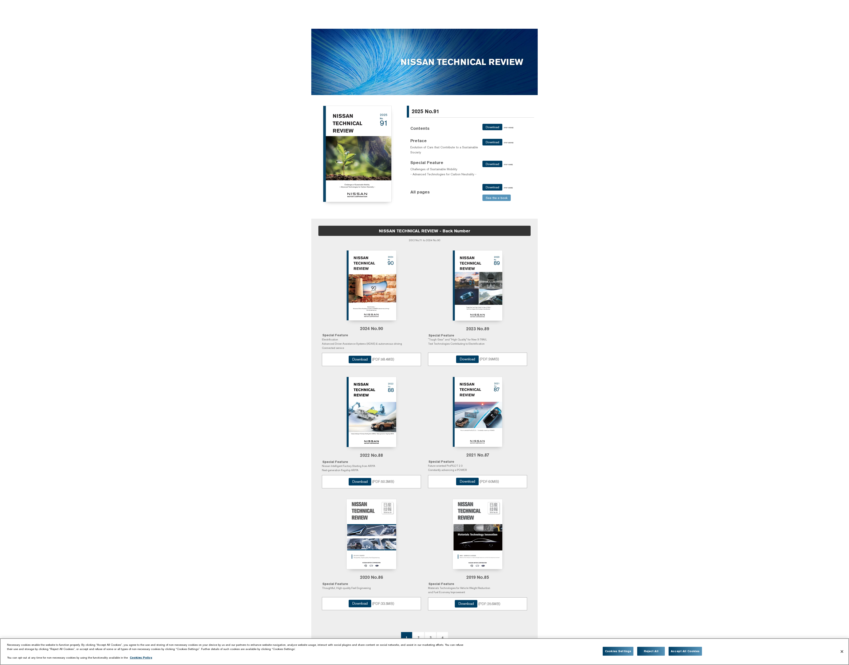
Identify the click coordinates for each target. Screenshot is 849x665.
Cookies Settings (618, 651)
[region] (424, 651)
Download (492, 127)
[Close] (842, 651)
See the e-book (497, 198)
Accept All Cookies (685, 651)
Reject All (651, 651)
